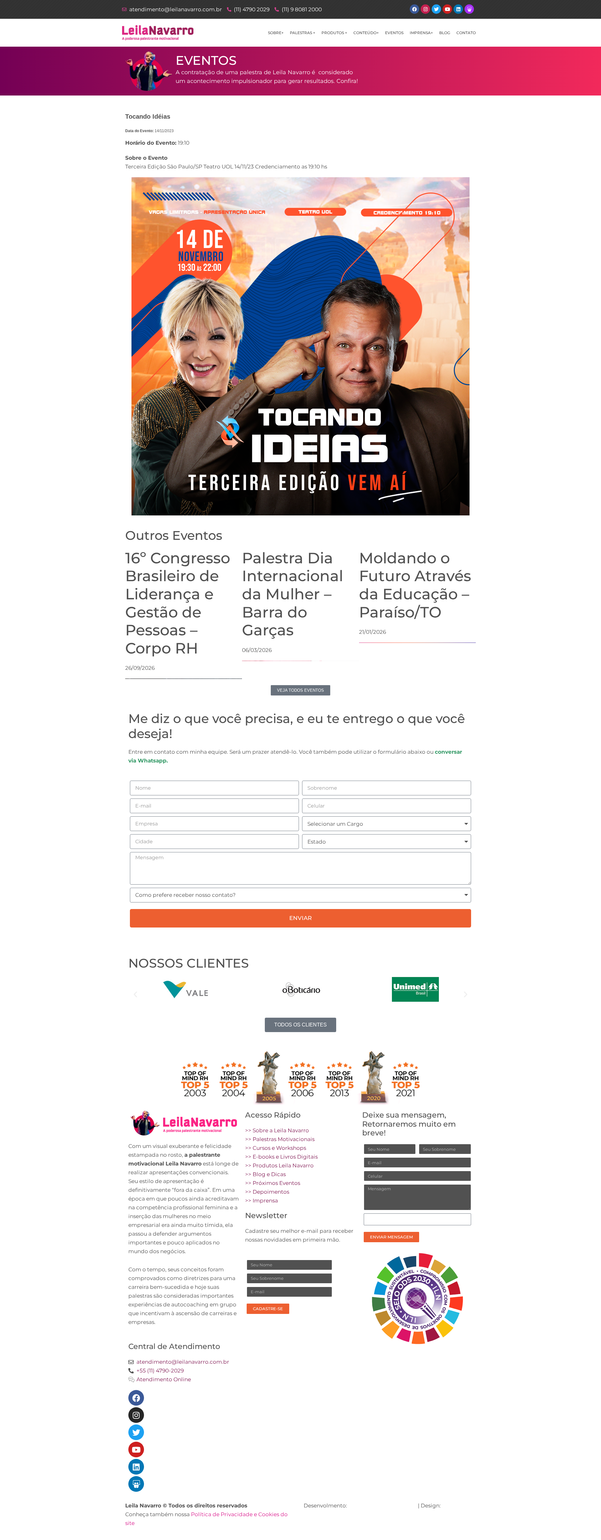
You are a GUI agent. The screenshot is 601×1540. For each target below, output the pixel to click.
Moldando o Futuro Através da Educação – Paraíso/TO (415, 585)
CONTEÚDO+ (366, 32)
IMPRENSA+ (421, 32)
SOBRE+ (276, 32)
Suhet (450, 1505)
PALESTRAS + (302, 32)
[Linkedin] (136, 1467)
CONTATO (466, 32)
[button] (135, 994)
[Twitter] (136, 1432)
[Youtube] (136, 1449)
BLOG (444, 32)
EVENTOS (394, 32)
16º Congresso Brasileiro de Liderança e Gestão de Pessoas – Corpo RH (177, 603)
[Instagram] (136, 1415)
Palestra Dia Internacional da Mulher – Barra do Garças (292, 594)
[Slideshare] (136, 1484)
